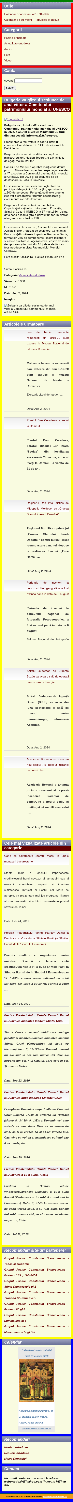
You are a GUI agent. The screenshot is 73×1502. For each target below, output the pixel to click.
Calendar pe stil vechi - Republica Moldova (31, 19)
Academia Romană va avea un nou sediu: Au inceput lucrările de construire (48, 764)
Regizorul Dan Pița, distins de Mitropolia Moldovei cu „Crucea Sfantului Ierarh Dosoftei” (48, 508)
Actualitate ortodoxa (17, 43)
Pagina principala (15, 37)
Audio (8, 49)
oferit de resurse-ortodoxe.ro (36, 1429)
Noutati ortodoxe (16, 1447)
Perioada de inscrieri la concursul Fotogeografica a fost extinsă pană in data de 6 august (48, 588)
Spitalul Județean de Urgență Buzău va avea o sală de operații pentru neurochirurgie (48, 676)
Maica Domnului (15, 1458)
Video (8, 60)
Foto (7, 54)
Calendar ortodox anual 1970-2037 (26, 14)
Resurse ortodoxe (16, 1453)
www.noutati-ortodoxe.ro (55, 1496)
